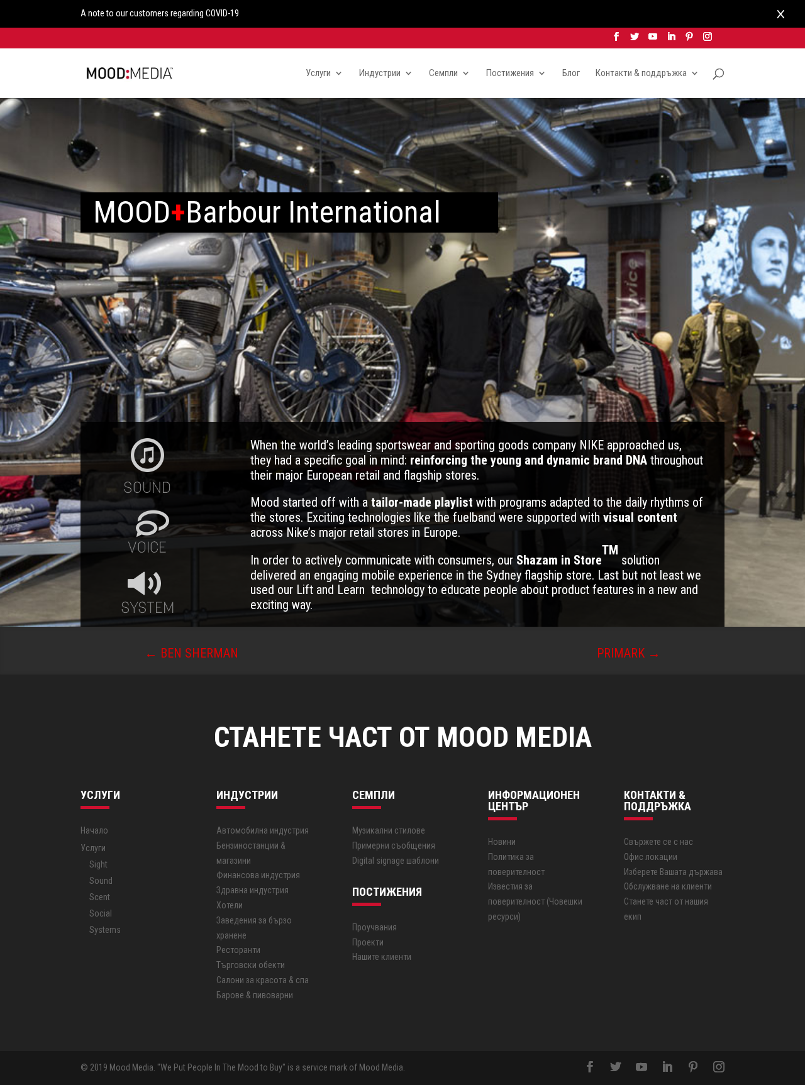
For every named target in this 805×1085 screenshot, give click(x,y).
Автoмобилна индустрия (262, 830)
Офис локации (650, 857)
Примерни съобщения (393, 845)
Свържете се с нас (658, 842)
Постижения (510, 74)
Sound (101, 881)
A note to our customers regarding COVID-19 (159, 13)
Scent (99, 897)
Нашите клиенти (381, 957)
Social (100, 913)
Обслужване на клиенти (668, 886)
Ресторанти (238, 950)
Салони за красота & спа (262, 980)
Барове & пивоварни (254, 995)
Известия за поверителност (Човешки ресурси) (535, 901)
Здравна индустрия (252, 890)
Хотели (229, 905)
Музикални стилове (388, 830)
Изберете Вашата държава (673, 872)
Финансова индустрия (258, 875)
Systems (105, 930)
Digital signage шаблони (395, 861)
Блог (571, 74)
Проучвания (374, 927)
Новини (502, 842)
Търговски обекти (250, 965)
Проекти (368, 942)
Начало (94, 830)
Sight (98, 864)
